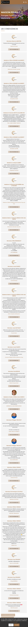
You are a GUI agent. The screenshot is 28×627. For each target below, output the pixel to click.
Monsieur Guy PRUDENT (14, 559)
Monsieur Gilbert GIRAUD (14, 467)
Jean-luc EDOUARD (14, 563)
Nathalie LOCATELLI (14, 499)
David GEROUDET (14, 459)
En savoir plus (14, 622)
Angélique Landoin (14, 170)
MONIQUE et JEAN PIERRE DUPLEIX (14, 406)
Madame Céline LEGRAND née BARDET (14, 60)
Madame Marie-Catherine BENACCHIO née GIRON (14, 218)
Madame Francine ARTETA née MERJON (14, 112)
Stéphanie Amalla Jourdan (14, 69)
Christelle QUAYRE (14, 148)
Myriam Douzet (14, 46)
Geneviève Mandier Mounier (14, 226)
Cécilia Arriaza (14, 477)
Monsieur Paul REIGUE (14, 371)
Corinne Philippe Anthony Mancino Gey (14, 357)
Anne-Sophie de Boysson (14, 314)
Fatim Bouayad (14, 608)
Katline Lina (14, 545)
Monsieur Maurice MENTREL (14, 41)
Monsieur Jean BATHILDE (14, 328)
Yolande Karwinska (14, 595)
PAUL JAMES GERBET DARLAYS (14, 123)
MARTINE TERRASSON (14, 513)
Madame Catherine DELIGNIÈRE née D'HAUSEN (14, 185)
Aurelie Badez (14, 280)
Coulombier (14, 333)
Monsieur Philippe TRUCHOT (14, 420)
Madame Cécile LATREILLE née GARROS (14, 397)
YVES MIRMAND (14, 252)
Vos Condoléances (14, 49)
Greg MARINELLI (14, 581)
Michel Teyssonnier (14, 383)
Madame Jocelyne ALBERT (14, 162)
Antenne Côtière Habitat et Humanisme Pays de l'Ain (14, 203)
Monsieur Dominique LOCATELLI (14, 491)
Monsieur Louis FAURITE (14, 266)
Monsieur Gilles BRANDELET (14, 240)
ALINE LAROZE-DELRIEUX (14, 431)
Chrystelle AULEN (14, 98)
